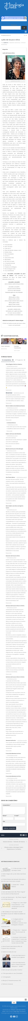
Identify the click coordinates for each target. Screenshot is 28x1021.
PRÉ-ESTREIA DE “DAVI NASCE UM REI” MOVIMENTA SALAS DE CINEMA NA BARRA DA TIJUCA (13, 913)
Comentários (8, 360)
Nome (5, 815)
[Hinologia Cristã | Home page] (14, 6)
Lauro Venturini (5, 346)
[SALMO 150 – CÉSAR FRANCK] (5, 887)
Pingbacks (21, 360)
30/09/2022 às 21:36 (19, 393)
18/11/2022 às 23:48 (12, 607)
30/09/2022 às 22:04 (12, 408)
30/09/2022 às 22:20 (12, 436)
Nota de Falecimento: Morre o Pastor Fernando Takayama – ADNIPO (19, 964)
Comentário (6, 805)
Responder (9, 390)
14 (26, 35)
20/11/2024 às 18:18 (22, 740)
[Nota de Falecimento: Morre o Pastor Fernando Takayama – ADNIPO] (5, 965)
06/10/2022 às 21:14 (12, 509)
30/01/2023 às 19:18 (11, 679)
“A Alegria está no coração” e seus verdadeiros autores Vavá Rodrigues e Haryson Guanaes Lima (14, 922)
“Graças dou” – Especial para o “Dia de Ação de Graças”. (19, 932)
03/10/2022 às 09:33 (22, 477)
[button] (13, 49)
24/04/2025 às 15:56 (12, 755)
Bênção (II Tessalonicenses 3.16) (12, 980)
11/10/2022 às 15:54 (11, 557)
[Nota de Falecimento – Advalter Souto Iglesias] (5, 957)
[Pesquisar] (24, 28)
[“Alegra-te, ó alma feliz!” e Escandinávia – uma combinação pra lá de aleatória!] (5, 905)
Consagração (7, 977)
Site (4, 821)
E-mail (16, 815)
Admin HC (6, 42)
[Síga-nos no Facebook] (21, 835)
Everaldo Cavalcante (17, 347)
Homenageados (6, 35)
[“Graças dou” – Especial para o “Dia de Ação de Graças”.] (5, 932)
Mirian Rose (9, 393)
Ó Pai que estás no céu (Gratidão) (12, 973)
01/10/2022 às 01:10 (11, 450)
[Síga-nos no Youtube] (23, 835)
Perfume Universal (8, 984)
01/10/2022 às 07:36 (13, 425)
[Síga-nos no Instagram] (26, 835)
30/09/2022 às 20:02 (12, 366)
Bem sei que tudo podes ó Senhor (12, 970)
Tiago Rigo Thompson (19, 1011)
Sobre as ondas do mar (9, 952)
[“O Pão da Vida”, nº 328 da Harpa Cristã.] (5, 870)
